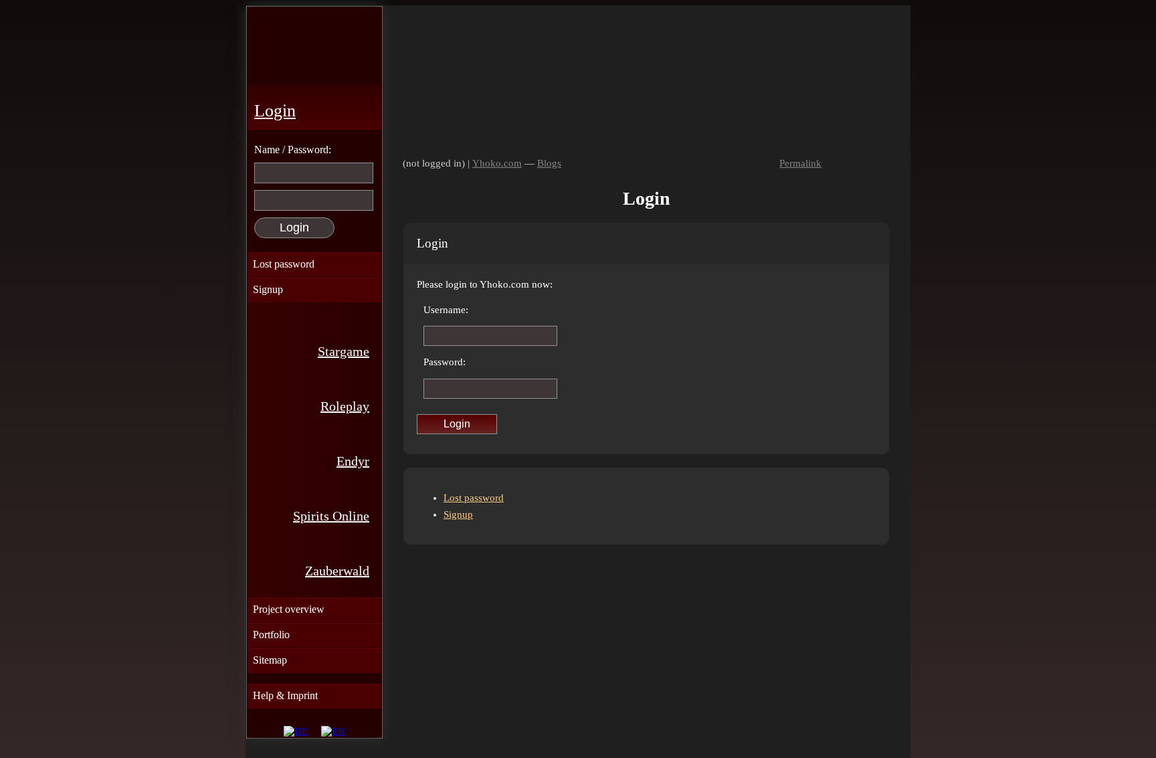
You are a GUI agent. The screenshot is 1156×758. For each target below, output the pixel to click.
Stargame (343, 351)
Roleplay (344, 406)
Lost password (474, 497)
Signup (458, 514)
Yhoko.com (497, 163)
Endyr (352, 461)
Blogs (549, 163)
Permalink (800, 163)
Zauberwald (337, 570)
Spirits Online (331, 515)
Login (275, 110)
